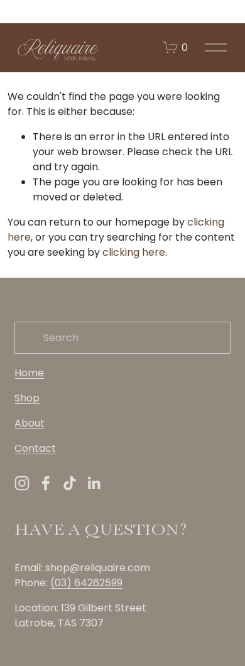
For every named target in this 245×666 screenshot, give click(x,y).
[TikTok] (69, 483)
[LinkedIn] (93, 483)
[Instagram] (22, 483)
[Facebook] (45, 483)
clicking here (133, 252)
